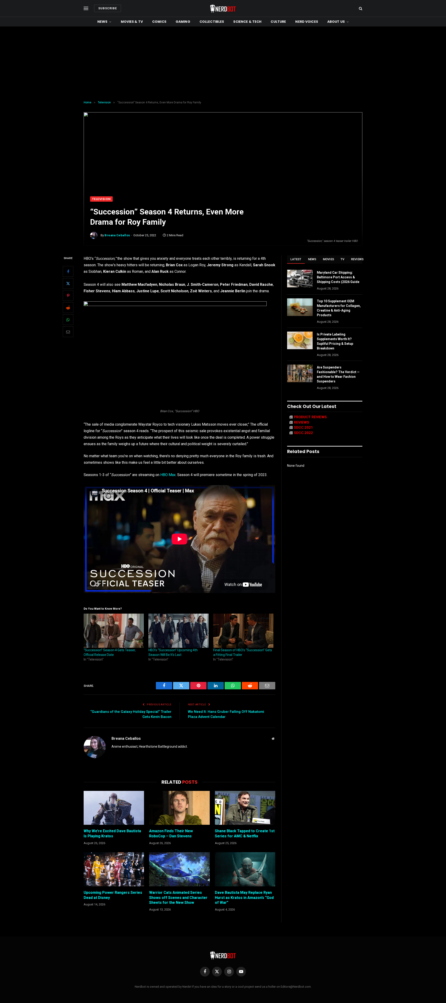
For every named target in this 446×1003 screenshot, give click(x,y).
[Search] (360, 8)
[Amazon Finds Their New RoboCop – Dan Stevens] (179, 808)
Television (101, 199)
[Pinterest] (68, 295)
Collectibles (212, 21)
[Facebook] (68, 271)
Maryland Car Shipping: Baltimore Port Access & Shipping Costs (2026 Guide (338, 277)
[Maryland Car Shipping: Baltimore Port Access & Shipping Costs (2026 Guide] (300, 278)
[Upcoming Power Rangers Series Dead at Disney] (114, 869)
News (102, 21)
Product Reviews (310, 417)
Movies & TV (132, 21)
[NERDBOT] (223, 8)
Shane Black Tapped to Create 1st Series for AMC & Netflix (245, 833)
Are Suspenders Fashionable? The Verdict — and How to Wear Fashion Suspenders (338, 374)
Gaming (183, 21)
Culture (278, 21)
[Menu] (86, 8)
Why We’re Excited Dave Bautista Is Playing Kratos (112, 833)
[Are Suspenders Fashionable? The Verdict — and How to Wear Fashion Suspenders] (300, 373)
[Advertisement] (223, 63)
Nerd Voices (306, 21)
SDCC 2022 (303, 433)
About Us (336, 21)
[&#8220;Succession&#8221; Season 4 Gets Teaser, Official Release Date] (114, 631)
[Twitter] (68, 283)
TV (342, 259)
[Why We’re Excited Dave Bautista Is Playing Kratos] (114, 808)
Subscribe (107, 8)
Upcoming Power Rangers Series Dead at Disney (113, 895)
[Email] (68, 332)
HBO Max (168, 475)
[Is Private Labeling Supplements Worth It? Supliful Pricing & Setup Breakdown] (300, 340)
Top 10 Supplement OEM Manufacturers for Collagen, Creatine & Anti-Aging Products (339, 308)
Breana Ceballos (117, 235)
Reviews (357, 259)
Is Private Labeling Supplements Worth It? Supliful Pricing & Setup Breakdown (335, 341)
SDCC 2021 (303, 427)
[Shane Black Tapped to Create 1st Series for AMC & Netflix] (245, 808)
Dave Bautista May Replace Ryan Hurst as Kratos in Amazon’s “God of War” (244, 897)
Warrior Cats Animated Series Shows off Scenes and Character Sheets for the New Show (178, 897)
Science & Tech (247, 21)
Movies (328, 259)
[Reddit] (68, 308)
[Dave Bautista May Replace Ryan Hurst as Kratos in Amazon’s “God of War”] (245, 869)
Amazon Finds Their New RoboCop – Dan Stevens (171, 833)
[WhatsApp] (68, 320)
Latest (296, 259)
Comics (159, 21)
